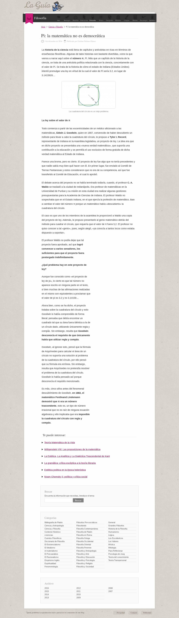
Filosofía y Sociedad (85, 566)
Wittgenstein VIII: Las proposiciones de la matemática (72, 449)
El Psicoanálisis (51, 554)
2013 (47, 597)
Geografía (109, 20)
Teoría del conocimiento (118, 557)
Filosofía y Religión (84, 563)
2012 (78, 588)
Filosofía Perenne (83, 548)
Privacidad (121, 612)
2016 (47, 588)
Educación (84, 20)
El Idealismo (50, 548)
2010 (78, 594)
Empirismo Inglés (52, 560)
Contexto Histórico (52, 532)
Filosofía (93, 20)
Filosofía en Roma (84, 535)
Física (101, 20)
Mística (111, 544)
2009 (78, 597)
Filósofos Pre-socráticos (86, 522)
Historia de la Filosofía (117, 529)
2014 (47, 594)
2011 (78, 591)
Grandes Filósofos (116, 525)
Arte (58, 20)
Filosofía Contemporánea (87, 529)
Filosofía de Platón (84, 532)
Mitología (112, 548)
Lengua (126, 20)
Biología (67, 20)
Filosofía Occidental (84, 541)
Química (152, 20)
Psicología (143, 20)
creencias (49, 535)
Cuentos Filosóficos (53, 538)
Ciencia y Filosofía (55, 27)
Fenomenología (51, 566)
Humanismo (113, 532)
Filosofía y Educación (85, 557)
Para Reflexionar (115, 551)
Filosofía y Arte (82, 554)
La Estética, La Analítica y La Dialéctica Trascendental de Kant (77, 456)
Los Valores (113, 541)
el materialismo (51, 551)
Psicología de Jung (116, 554)
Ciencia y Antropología (54, 525)
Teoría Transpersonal (117, 560)
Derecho (75, 20)
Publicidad (147, 612)
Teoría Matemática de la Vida (59, 442)
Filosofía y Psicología (85, 560)
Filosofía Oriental (83, 544)
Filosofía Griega (83, 538)
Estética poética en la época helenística (65, 470)
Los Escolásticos (115, 538)
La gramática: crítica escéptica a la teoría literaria (70, 463)
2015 (47, 591)
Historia (118, 20)
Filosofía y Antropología (86, 551)
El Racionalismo (51, 557)
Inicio (43, 27)
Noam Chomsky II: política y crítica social (65, 476)
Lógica (111, 535)
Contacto (134, 612)
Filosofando (81, 525)
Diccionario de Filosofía (54, 541)
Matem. (135, 20)
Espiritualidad (50, 563)
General (111, 522)
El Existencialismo (52, 544)
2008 (110, 588)
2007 (110, 591)
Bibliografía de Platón (54, 522)
